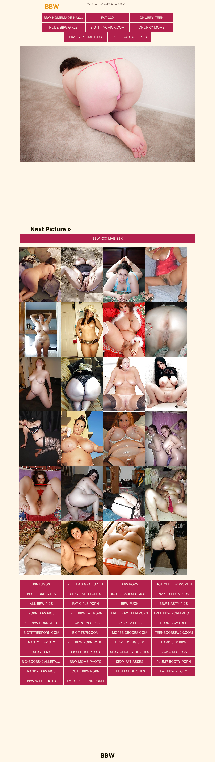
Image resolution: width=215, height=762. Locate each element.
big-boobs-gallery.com (42, 661)
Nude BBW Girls (63, 27)
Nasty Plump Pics (85, 37)
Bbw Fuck (129, 603)
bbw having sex (129, 642)
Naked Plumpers (174, 594)
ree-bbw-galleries (130, 37)
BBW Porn (129, 584)
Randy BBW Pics (41, 671)
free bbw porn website (86, 642)
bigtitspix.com (85, 632)
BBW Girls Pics (173, 652)
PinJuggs (41, 584)
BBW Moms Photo (85, 661)
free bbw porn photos (174, 613)
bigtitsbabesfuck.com (130, 594)
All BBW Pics (41, 603)
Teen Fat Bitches (129, 671)
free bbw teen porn (129, 613)
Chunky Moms (152, 27)
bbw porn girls (85, 623)
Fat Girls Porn (85, 603)
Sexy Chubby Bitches (129, 652)
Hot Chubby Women (174, 584)
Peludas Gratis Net (86, 584)
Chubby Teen (152, 18)
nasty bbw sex (41, 642)
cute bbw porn (86, 671)
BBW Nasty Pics (174, 603)
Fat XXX (107, 18)
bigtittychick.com (107, 27)
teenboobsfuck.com (174, 632)
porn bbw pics (41, 613)
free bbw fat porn (85, 613)
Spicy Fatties (130, 623)
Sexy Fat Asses (129, 661)
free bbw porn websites (42, 623)
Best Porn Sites (41, 594)
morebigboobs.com (129, 632)
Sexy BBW (41, 652)
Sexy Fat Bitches (85, 594)
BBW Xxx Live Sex (107, 238)
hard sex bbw (173, 642)
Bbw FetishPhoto (85, 652)
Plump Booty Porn (173, 661)
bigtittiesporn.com (41, 632)
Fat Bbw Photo (173, 671)
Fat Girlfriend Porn (85, 681)
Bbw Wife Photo (41, 681)
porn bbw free (173, 623)
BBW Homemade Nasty (64, 18)
